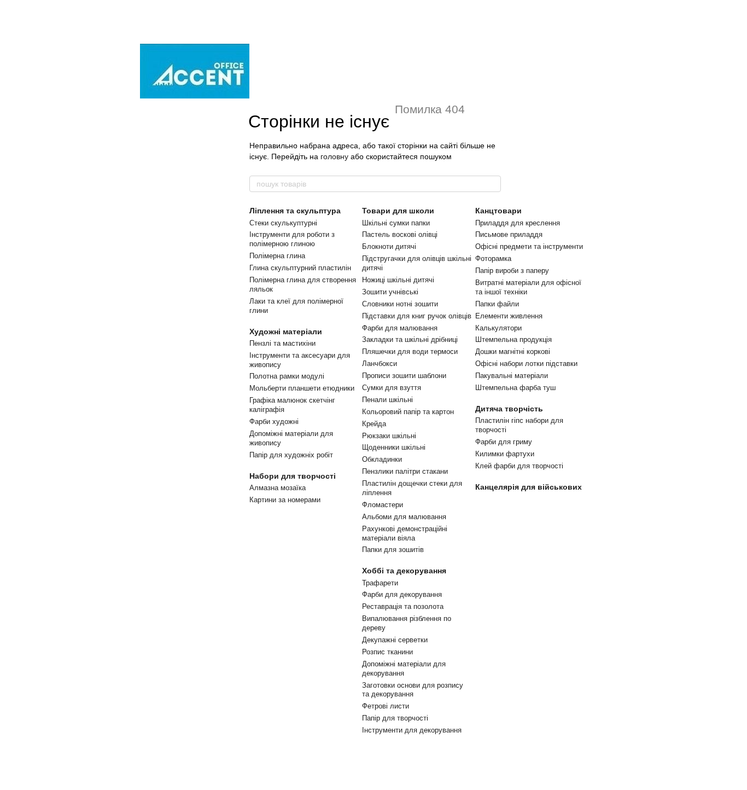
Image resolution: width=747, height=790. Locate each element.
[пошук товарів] (492, 184)
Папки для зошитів (393, 549)
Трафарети (380, 583)
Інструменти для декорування (412, 730)
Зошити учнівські (390, 292)
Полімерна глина (277, 256)
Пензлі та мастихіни (282, 343)
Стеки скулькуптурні (283, 223)
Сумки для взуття (391, 388)
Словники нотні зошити (400, 304)
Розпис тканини (387, 652)
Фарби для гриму (503, 442)
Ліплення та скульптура (295, 210)
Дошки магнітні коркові (512, 351)
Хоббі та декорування (404, 570)
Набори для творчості (292, 476)
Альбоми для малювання (404, 517)
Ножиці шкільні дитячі (398, 280)
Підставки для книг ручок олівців (416, 316)
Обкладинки (382, 459)
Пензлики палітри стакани (405, 471)
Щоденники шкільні (393, 447)
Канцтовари (498, 210)
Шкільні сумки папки (396, 223)
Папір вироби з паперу (512, 270)
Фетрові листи (385, 706)
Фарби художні (274, 421)
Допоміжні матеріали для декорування (404, 668)
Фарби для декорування (402, 594)
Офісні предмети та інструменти (529, 246)
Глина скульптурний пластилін (300, 268)
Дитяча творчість (509, 408)
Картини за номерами (284, 500)
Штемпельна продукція (513, 339)
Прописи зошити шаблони (404, 375)
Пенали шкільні (387, 400)
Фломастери (382, 505)
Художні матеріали (285, 331)
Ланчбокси (379, 363)
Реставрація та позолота (402, 606)
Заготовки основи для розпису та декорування (412, 690)
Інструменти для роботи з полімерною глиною (292, 239)
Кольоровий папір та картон (408, 412)
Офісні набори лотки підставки (526, 363)
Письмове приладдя (508, 234)
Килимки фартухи (504, 454)
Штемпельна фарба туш (515, 388)
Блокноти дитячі (389, 246)
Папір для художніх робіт (291, 455)
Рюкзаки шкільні (389, 436)
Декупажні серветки (395, 640)
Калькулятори (498, 328)
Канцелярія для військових (528, 487)
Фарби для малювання (399, 328)
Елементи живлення (508, 316)
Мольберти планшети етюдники (301, 388)
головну (334, 156)
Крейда (374, 424)
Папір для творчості (395, 718)
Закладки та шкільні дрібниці (410, 339)
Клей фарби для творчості (519, 466)
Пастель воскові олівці (399, 234)
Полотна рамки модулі (286, 376)
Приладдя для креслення (517, 223)
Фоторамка (493, 258)
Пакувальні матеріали (511, 375)
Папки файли (497, 304)
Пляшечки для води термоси (410, 351)
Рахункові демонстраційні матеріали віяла (404, 533)
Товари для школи (398, 210)
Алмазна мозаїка (277, 488)
